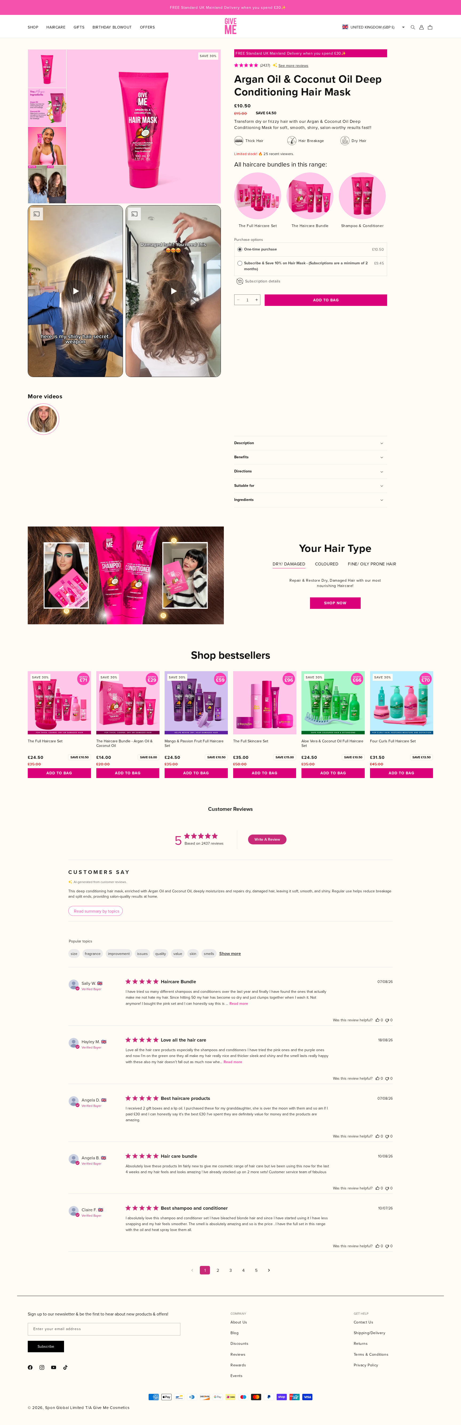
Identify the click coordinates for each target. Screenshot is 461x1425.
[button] (37, 27)
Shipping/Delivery (370, 1332)
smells (209, 953)
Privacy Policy (366, 1365)
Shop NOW (335, 603)
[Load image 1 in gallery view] (47, 68)
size (74, 953)
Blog (234, 1332)
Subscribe (46, 1346)
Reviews (237, 1354)
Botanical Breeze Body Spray (253, 381)
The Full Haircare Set (45, 741)
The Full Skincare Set (250, 741)
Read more (238, 1003)
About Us (238, 1322)
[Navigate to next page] (269, 1270)
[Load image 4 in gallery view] (47, 184)
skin (193, 953)
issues (142, 953)
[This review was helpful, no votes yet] (377, 1020)
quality (160, 953)
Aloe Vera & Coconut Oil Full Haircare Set (332, 743)
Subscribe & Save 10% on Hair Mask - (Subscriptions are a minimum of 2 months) (306, 266)
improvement (119, 953)
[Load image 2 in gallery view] (47, 107)
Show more (230, 953)
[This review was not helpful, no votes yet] (387, 1020)
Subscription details (263, 281)
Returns (361, 1343)
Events (236, 1375)
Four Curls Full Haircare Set (393, 741)
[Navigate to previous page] (192, 1270)
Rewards (238, 1365)
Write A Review (267, 839)
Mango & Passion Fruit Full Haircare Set (194, 743)
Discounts (239, 1343)
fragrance (93, 953)
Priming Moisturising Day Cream (307, 381)
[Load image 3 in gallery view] (47, 146)
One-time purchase (260, 249)
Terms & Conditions (371, 1354)
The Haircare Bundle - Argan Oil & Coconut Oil (124, 743)
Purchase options (248, 239)
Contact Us (363, 1322)
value (177, 953)
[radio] (239, 249)
